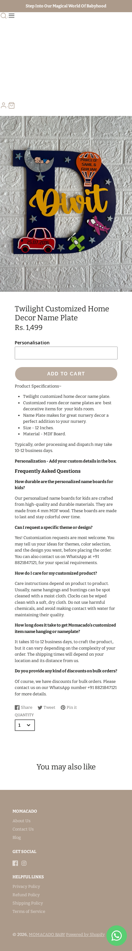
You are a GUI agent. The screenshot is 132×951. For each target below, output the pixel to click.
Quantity (24, 715)
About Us (21, 820)
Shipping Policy (27, 903)
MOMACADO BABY (47, 934)
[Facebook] (15, 863)
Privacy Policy (26, 886)
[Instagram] (24, 863)
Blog (16, 837)
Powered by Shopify (85, 934)
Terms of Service (28, 911)
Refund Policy (26, 894)
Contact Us (23, 829)
